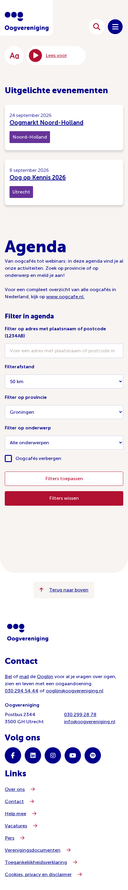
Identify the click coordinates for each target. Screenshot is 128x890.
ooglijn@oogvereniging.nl (74, 691)
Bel (8, 676)
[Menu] (115, 27)
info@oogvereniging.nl (89, 721)
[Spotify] (93, 755)
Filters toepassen (64, 478)
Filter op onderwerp (28, 428)
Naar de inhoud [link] (62, 26)
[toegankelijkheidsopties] (14, 55)
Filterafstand (19, 366)
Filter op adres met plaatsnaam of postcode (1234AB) (55, 332)
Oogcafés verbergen (38, 458)
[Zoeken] (97, 27)
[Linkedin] (33, 755)
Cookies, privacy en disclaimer (38, 874)
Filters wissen (64, 498)
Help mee (15, 813)
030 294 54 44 (21, 691)
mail (24, 676)
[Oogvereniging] (28, 632)
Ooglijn (45, 676)
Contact (14, 801)
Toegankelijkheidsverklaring (36, 862)
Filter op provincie (26, 397)
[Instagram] (53, 755)
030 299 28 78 (80, 714)
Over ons (15, 789)
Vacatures (16, 826)
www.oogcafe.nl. (65, 296)
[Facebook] (13, 755)
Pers (9, 838)
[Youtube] (73, 755)
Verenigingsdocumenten (32, 850)
